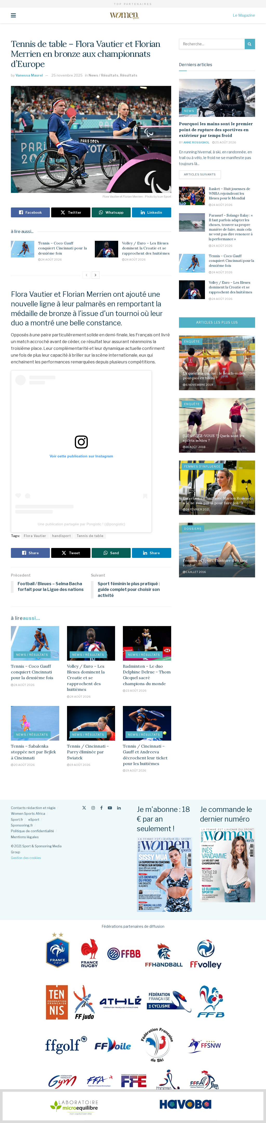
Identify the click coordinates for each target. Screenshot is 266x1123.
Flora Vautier (35, 536)
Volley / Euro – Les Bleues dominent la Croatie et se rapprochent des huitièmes (146, 248)
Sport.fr (17, 819)
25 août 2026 (225, 142)
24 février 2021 (197, 509)
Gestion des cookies (26, 858)
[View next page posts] (95, 275)
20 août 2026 (24, 765)
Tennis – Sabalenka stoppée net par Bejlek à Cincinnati (33, 751)
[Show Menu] (13, 15)
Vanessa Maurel (29, 75)
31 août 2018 (195, 447)
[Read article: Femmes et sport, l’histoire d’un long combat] (217, 550)
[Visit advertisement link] (133, 1106)
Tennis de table (90, 536)
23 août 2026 (136, 690)
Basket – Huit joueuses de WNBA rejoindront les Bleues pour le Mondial (229, 193)
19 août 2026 (79, 765)
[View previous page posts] (86, 275)
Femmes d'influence (202, 466)
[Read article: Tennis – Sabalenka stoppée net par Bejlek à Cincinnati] (35, 723)
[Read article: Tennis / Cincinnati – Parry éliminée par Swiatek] (91, 723)
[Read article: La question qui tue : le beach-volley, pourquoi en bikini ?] (217, 363)
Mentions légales (25, 837)
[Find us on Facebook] (101, 808)
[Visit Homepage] (124, 15)
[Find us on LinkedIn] (119, 808)
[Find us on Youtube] (110, 808)
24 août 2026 (51, 259)
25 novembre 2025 (67, 75)
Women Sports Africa (28, 813)
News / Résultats (103, 75)
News (189, 111)
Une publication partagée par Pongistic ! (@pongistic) (81, 524)
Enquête (192, 341)
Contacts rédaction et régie (33, 808)
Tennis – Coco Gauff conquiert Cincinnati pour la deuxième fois (62, 248)
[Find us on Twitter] (84, 808)
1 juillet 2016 (195, 572)
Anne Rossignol (196, 142)
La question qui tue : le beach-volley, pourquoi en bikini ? (214, 375)
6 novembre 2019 (199, 385)
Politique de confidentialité (32, 831)
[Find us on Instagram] (93, 808)
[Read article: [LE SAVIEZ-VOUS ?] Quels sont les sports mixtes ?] (217, 425)
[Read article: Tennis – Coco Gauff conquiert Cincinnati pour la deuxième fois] (22, 249)
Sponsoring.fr (22, 825)
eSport (33, 819)
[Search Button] (250, 44)
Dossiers (193, 529)
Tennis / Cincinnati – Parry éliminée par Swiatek (88, 751)
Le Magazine (244, 15)
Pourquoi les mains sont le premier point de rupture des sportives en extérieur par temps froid (216, 129)
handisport (61, 536)
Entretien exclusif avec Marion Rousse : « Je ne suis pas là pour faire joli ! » (217, 500)
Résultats (128, 75)
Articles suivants (202, 174)
